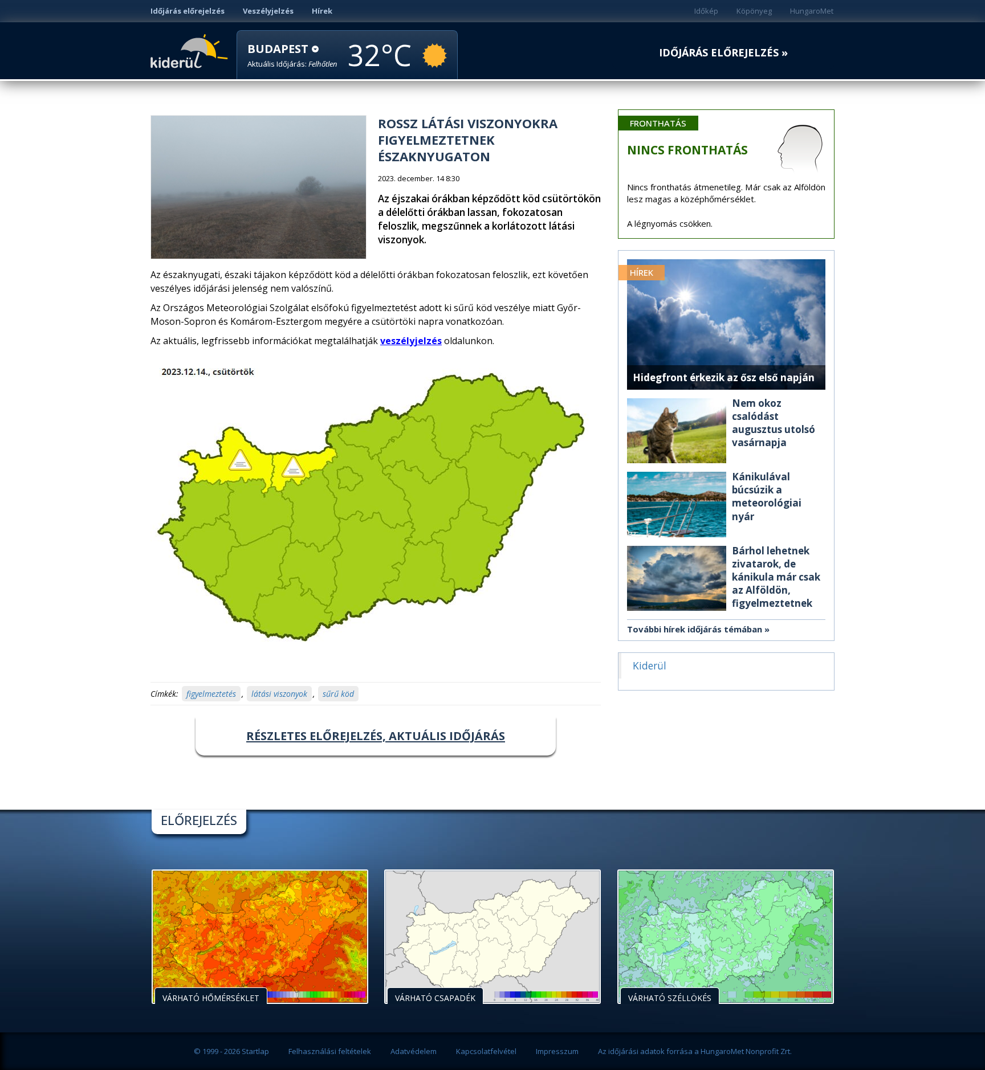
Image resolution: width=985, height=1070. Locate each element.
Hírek (322, 11)
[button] (292, 55)
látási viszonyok (279, 693)
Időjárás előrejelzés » (723, 52)
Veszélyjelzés (268, 11)
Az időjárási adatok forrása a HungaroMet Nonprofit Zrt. (695, 1051)
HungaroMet (811, 11)
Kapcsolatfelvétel (486, 1051)
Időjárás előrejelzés (187, 11)
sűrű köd (338, 693)
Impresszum (557, 1051)
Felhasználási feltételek (329, 1051)
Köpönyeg (754, 11)
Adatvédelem (413, 1051)
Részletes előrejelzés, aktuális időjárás (375, 736)
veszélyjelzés (411, 340)
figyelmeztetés (211, 693)
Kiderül (191, 50)
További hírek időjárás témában (694, 629)
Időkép (706, 11)
